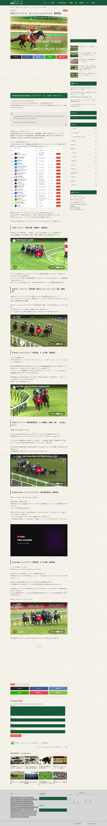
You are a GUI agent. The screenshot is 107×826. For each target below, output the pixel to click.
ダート (31, 803)
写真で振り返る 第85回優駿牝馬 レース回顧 (87, 60)
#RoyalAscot (18, 118)
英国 (28, 684)
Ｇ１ (73, 152)
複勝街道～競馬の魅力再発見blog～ (79, 204)
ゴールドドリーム (18, 801)
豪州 (12, 816)
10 (85, 798)
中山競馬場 (21, 811)
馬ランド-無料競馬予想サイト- (77, 209)
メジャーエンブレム (25, 807)
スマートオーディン (25, 803)
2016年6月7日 (33, 122)
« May (69, 805)
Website (12, 729)
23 (81, 802)
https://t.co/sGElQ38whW (29, 118)
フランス (13, 807)
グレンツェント (34, 799)
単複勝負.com (73, 206)
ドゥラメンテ (30, 805)
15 (77, 800)
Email (12, 723)
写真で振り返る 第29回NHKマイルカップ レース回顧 (88, 74)
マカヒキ (18, 807)
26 (93, 802)
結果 (73, 185)
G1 (20, 797)
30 (81, 803)
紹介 (13, 684)
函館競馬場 (18, 813)
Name (12, 717)
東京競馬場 (25, 815)
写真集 (70, 2)
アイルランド (30, 797)
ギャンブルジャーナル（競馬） (78, 197)
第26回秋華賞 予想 (87, 97)
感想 (73, 140)
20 (69, 802)
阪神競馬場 (16, 816)
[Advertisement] (38, 76)
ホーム (45, 2)
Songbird (24, 797)
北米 (23, 813)
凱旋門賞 (13, 813)
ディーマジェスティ (22, 805)
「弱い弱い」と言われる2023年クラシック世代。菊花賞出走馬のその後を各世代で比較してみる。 (88, 68)
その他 (74, 156)
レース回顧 (51, 2)
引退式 (73, 160)
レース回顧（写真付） (62, 2)
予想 (76, 2)
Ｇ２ (24, 816)
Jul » (72, 805)
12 (93, 798)
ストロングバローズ (15, 803)
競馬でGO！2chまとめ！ (76, 199)
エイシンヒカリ (26, 799)
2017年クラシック (15, 797)
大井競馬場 (27, 813)
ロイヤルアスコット (20, 684)
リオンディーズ (14, 809)
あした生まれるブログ (75, 196)
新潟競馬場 (13, 815)
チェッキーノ (14, 805)
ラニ (37, 807)
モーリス (32, 807)
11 (89, 798)
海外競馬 (81, 2)
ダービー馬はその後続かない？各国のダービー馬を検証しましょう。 (87, 54)
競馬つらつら (16, 3)
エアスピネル (19, 799)
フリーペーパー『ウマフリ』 (77, 201)
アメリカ (13, 799)
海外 (73, 165)
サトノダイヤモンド (28, 801)
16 (81, 800)
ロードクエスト (14, 811)
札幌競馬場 (19, 815)
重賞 (73, 169)
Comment (13, 705)
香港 (21, 816)
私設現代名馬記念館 (75, 208)
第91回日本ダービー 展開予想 (86, 47)
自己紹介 (93, 2)
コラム (87, 2)
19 (93, 800)
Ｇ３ (27, 816)
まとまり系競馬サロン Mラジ (77, 202)
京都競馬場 (30, 811)
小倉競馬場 (33, 813)
